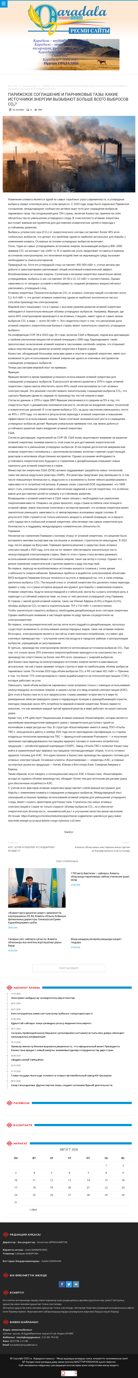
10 (15, 1180)
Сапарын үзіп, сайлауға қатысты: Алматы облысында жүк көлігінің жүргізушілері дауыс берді (35, 942)
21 (88, 1187)
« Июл (33, 1209)
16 (123, 1180)
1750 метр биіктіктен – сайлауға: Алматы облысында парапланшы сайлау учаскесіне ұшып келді (100, 876)
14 (88, 1180)
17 (15, 1187)
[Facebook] (62, 1284)
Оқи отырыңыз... (67, 861)
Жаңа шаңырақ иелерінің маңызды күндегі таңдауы (96, 941)
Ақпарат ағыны (29, 86)
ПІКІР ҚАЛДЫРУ (69, 968)
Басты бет (13, 86)
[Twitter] (69, 1284)
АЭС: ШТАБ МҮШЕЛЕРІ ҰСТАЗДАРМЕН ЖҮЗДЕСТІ (31, 846)
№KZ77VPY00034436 (86, 1361)
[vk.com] (76, 1284)
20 (69, 1187)
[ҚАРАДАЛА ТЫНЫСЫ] (69, 4)
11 (34, 1180)
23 (123, 1187)
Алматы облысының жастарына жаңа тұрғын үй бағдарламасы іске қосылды (102, 846)
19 (51, 1187)
